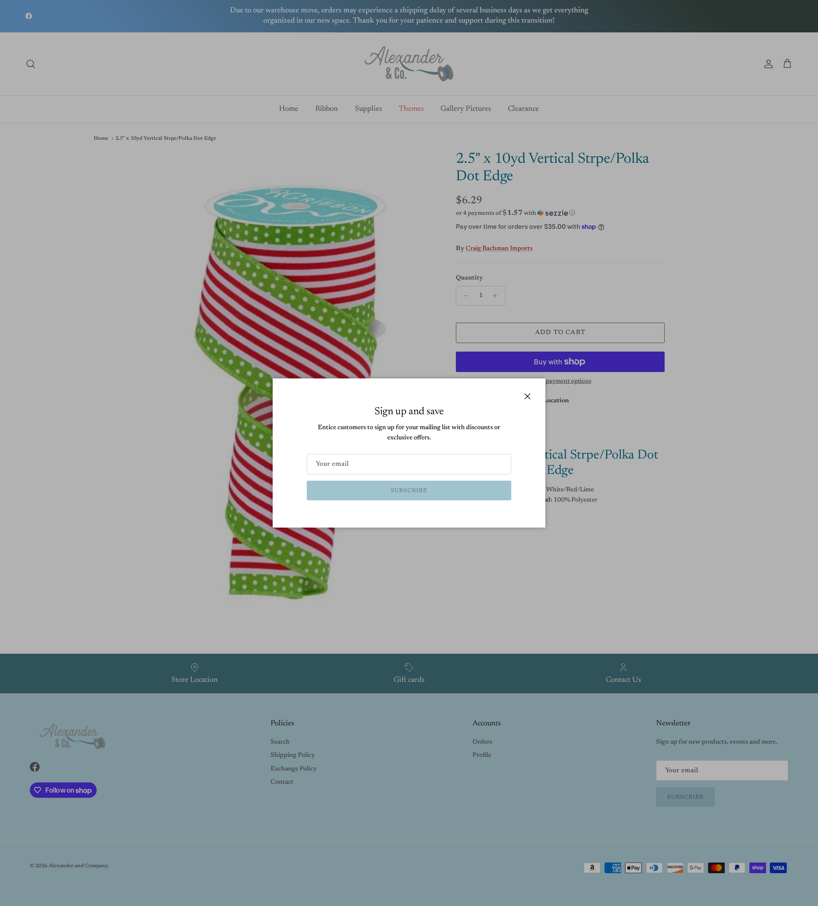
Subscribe (409, 490)
